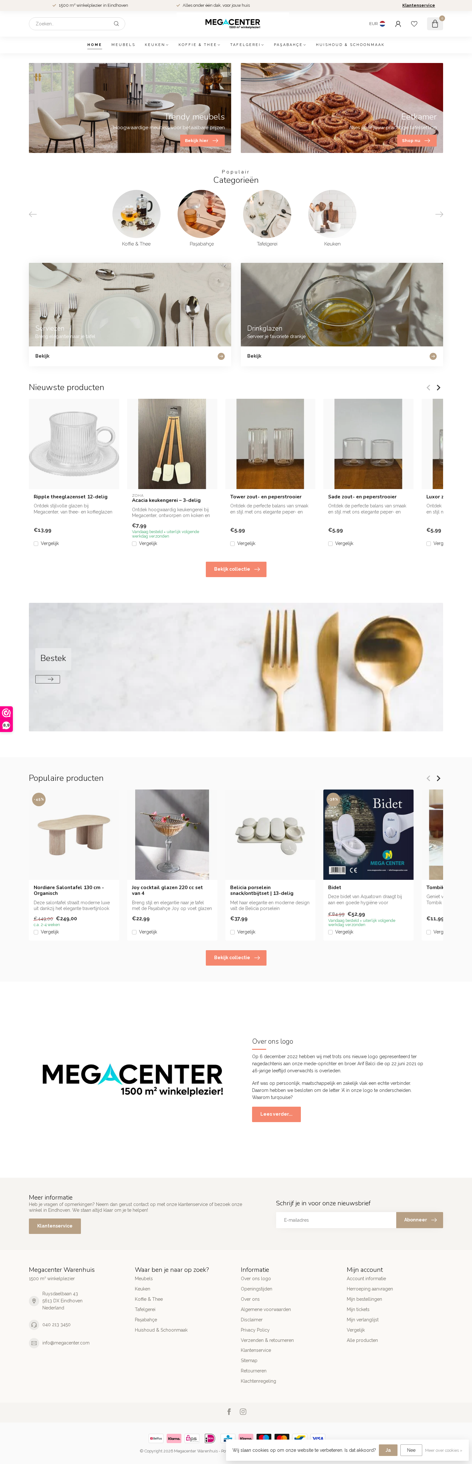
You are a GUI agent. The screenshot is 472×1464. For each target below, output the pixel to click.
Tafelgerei (245, 45)
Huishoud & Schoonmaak (350, 45)
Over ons (250, 1299)
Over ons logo (256, 1278)
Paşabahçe (288, 45)
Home (94, 45)
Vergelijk (50, 543)
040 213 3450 (56, 1324)
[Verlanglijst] (414, 23)
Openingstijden (256, 1288)
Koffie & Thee (198, 45)
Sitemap (249, 1360)
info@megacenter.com (66, 1342)
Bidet (334, 887)
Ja (388, 1450)
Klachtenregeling (258, 1381)
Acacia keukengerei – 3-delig (166, 500)
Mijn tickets (358, 1309)
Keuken (155, 45)
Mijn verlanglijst (363, 1319)
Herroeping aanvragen (370, 1288)
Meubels (123, 45)
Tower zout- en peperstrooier (266, 497)
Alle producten (362, 1340)
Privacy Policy (255, 1330)
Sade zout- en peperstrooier (362, 497)
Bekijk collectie (232, 569)
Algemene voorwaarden (266, 1309)
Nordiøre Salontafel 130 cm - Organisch (69, 891)
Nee (411, 1450)
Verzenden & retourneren (267, 1340)
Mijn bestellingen (364, 1299)
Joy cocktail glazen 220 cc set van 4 (167, 891)
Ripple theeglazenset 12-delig (71, 497)
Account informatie (366, 1278)
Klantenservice (418, 5)
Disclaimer (252, 1319)
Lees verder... (276, 1114)
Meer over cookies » (443, 1450)
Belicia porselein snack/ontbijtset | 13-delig (261, 891)
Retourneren (254, 1370)
